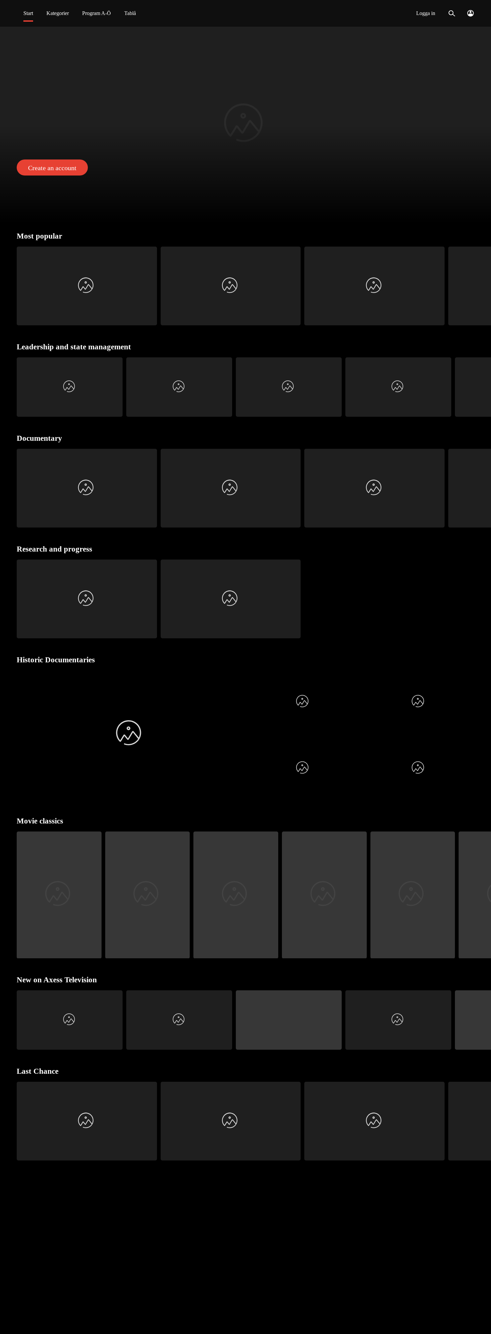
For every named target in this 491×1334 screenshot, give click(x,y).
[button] (245, 125)
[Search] (452, 13)
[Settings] (470, 13)
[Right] (483, 286)
